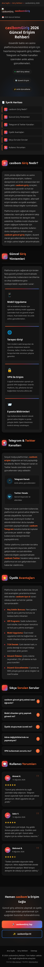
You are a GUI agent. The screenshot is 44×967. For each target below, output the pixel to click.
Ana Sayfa (11, 951)
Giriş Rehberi (22, 951)
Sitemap (34, 951)
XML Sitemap (16, 962)
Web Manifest (33, 962)
